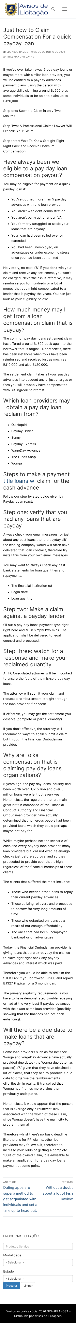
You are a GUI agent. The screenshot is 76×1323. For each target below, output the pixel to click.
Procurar (11, 1285)
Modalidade (12, 1255)
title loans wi (19, 481)
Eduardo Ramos (17, 51)
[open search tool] (53, 9)
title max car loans (20, 56)
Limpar (28, 1285)
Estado (8, 1271)
